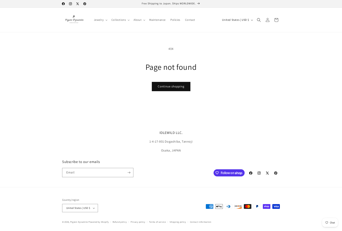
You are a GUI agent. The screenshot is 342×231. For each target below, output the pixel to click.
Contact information (200, 222)
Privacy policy (138, 222)
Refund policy (120, 222)
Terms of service (157, 222)
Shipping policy (178, 222)
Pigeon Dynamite (79, 222)
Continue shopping (171, 86)
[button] (100, 20)
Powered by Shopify (98, 222)
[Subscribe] (128, 172)
